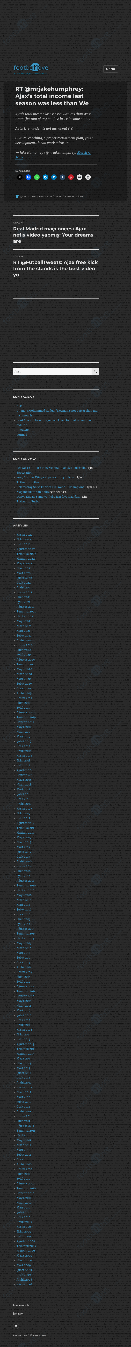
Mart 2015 (23, 952)
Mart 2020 (24, 678)
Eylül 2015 (23, 924)
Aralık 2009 (24, 1222)
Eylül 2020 (24, 654)
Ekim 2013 (23, 1034)
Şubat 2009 (24, 1270)
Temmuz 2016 (26, 885)
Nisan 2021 (24, 626)
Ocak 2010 (23, 1217)
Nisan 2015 (24, 948)
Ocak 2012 (23, 1106)
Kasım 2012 (24, 1087)
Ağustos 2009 (26, 1241)
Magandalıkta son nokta (33, 492)
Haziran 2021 (25, 616)
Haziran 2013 (25, 1053)
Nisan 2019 (24, 731)
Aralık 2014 (24, 967)
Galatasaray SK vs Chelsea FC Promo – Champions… (51, 487)
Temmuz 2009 (26, 1246)
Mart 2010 (23, 1207)
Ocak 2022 (24, 582)
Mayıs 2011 (24, 1140)
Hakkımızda (21, 1305)
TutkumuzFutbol (28, 482)
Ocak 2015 (23, 962)
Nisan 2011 (24, 1145)
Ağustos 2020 (26, 659)
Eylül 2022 (24, 544)
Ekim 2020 (24, 650)
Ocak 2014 (23, 1020)
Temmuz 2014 (26, 991)
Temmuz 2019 (26, 717)
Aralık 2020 (24, 640)
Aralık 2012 (24, 1082)
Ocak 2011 (23, 1159)
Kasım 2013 (24, 1029)
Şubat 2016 (24, 909)
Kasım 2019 (24, 698)
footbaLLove (20, 1335)
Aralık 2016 (24, 861)
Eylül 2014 (23, 981)
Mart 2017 (23, 847)
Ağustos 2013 (25, 1044)
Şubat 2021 (24, 635)
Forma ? (22, 434)
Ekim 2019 (24, 702)
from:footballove (73, 196)
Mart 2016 (23, 904)
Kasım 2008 (25, 1284)
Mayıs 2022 (24, 563)
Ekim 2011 (23, 1121)
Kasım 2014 (24, 972)
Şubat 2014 (24, 1015)
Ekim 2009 (24, 1231)
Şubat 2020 (24, 683)
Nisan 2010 (24, 1202)
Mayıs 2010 (24, 1198)
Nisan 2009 (24, 1260)
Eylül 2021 (23, 602)
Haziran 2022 (26, 558)
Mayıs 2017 (24, 837)
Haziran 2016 (25, 890)
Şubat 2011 (24, 1154)
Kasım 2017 (24, 808)
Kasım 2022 (25, 534)
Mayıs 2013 (24, 1058)
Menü (110, 69)
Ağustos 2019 (26, 712)
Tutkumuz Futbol (28, 501)
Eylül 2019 (23, 707)
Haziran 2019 (25, 722)
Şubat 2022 (24, 578)
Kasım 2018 (24, 755)
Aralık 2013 (24, 1025)
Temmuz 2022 (26, 553)
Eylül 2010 (23, 1178)
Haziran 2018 (25, 775)
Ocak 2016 (23, 914)
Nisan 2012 (24, 1092)
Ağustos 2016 (26, 880)
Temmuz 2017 (26, 827)
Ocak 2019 (23, 746)
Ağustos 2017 (25, 823)
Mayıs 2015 (24, 943)
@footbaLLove (28, 196)
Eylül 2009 (24, 1236)
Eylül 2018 (23, 765)
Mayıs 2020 (24, 669)
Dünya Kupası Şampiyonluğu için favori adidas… (49, 496)
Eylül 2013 (23, 1039)
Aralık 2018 (24, 751)
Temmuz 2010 (26, 1188)
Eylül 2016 (23, 876)
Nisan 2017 (24, 842)
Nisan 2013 (24, 1063)
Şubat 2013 (24, 1073)
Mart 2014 (23, 1010)
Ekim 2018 (24, 760)
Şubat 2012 (24, 1101)
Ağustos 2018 (25, 770)
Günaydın (23, 430)
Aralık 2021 (24, 587)
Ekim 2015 (24, 919)
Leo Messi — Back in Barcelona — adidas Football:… (52, 467)
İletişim (18, 1313)
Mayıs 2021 (24, 621)
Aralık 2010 (24, 1164)
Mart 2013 (23, 1068)
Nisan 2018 (24, 784)
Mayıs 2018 (24, 779)
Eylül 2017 (23, 818)
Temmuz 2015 (26, 933)
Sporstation (25, 472)
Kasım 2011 (24, 1116)
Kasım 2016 (24, 866)
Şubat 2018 (24, 794)
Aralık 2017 (24, 803)
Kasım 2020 (25, 645)
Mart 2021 (23, 630)
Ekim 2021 (24, 597)
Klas (19, 406)
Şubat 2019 (24, 741)
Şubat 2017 (24, 851)
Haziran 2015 (25, 938)
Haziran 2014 (25, 996)
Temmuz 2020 (26, 664)
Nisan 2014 (24, 1005)
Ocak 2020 (24, 688)
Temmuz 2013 (26, 1049)
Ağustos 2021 (25, 606)
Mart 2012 (23, 1097)
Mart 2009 (24, 1265)
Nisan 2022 (24, 568)
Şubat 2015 (24, 957)
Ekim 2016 (24, 871)
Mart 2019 (23, 736)
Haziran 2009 (26, 1250)
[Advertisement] (66, 33)
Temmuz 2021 (26, 611)
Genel (58, 196)
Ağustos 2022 (26, 549)
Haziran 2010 (25, 1193)
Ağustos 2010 (25, 1183)
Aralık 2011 (24, 1111)
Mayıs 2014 (24, 1000)
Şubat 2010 (24, 1212)
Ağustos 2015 (25, 928)
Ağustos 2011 (25, 1125)
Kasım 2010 (24, 1169)
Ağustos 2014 (25, 986)
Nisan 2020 (24, 674)
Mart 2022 (24, 573)
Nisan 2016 (24, 900)
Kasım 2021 (24, 592)
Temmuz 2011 (26, 1130)
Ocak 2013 (23, 1077)
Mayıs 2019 (24, 727)
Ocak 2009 (24, 1274)
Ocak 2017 (23, 856)
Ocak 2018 (23, 799)
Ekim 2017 (23, 813)
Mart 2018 (23, 789)
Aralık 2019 (24, 693)
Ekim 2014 (24, 976)
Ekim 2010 (24, 1174)
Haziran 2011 (25, 1135)
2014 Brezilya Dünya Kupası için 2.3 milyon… (46, 477)
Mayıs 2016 (24, 895)
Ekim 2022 (24, 539)
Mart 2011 (23, 1149)
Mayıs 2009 (24, 1255)
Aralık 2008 (24, 1279)
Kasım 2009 (25, 1226)
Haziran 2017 (25, 832)
